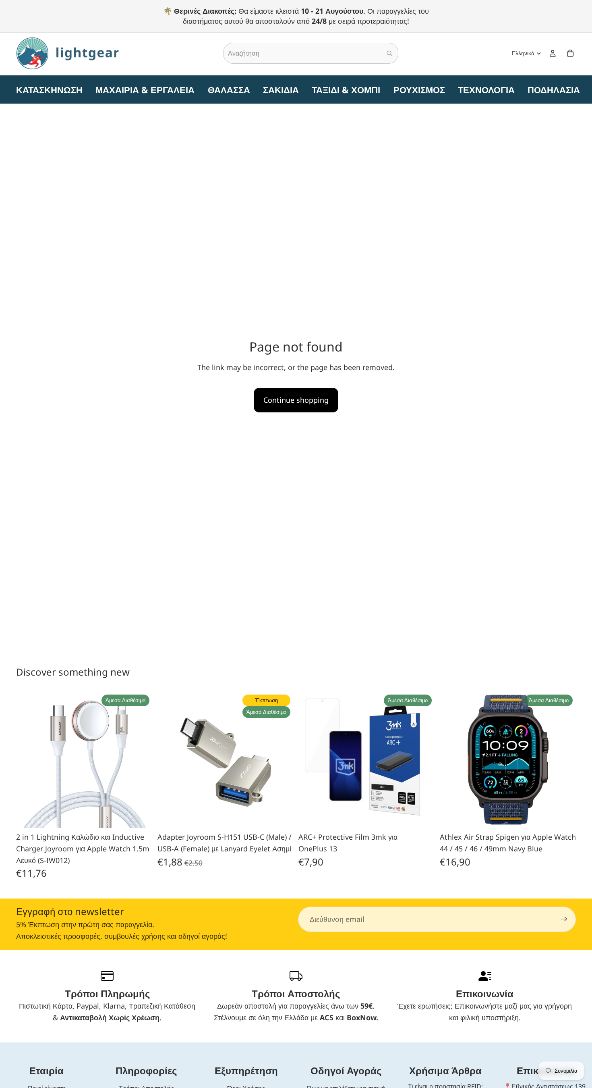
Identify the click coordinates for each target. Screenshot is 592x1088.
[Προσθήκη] (140, 815)
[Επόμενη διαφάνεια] (140, 760)
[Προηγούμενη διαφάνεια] (28, 760)
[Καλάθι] (570, 53)
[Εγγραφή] (563, 919)
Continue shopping (296, 400)
